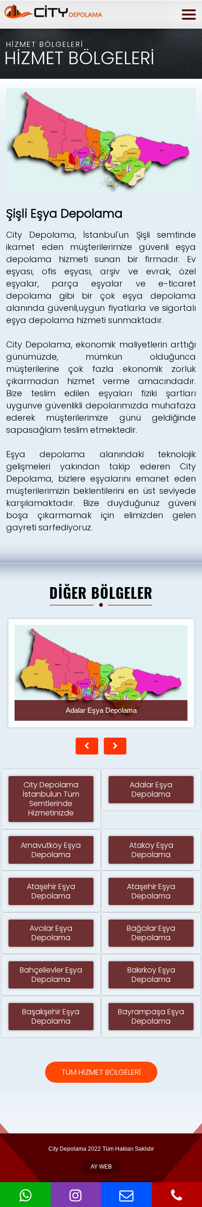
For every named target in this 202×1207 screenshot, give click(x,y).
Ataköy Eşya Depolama (151, 850)
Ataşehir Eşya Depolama (51, 891)
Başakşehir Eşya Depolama (50, 1016)
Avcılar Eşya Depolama (51, 933)
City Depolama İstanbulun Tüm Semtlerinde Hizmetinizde (51, 798)
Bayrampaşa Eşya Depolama (151, 1016)
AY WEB (101, 1166)
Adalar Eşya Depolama (151, 789)
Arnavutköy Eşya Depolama (51, 850)
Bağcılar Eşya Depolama (151, 933)
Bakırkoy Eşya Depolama (151, 975)
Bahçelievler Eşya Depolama (51, 975)
